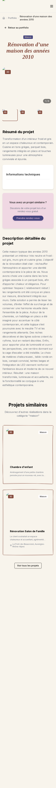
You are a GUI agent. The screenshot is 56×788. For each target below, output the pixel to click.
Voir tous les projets (28, 565)
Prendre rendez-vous (28, 218)
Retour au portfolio (18, 27)
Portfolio (12, 18)
